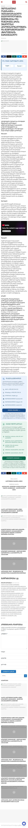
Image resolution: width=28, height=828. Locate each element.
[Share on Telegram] (19, 56)
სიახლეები (9, 6)
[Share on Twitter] (8, 56)
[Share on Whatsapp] (14, 56)
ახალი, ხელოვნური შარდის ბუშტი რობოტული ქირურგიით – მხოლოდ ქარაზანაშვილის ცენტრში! (12, 511)
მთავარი (3, 6)
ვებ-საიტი (3, 664)
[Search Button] (26, 2)
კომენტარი (4, 633)
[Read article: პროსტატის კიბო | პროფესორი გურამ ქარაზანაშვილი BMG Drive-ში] (14, 792)
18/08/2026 (3, 38)
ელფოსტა (3, 658)
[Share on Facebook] (3, 56)
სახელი (3, 651)
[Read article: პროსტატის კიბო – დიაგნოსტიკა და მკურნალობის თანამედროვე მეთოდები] (14, 563)
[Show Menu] (1, 2)
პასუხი (3, 618)
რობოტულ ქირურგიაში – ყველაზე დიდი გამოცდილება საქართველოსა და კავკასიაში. (13, 553)
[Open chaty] (24, 824)
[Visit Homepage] (14, 2)
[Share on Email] (24, 56)
